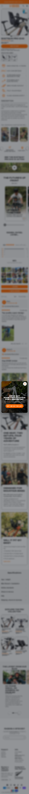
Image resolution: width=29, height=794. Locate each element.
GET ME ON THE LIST (14, 406)
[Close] (25, 384)
